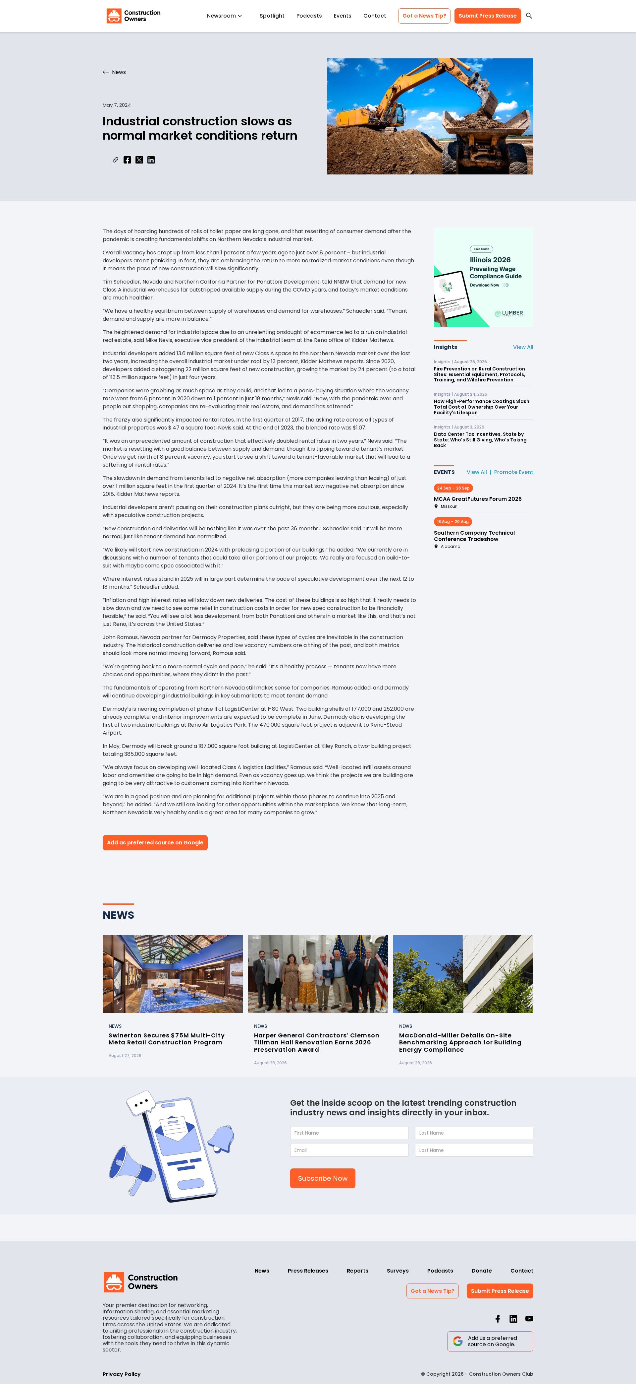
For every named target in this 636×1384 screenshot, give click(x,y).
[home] (133, 16)
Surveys (398, 1271)
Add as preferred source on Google (155, 842)
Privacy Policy (122, 1374)
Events (342, 16)
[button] (227, 16)
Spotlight (272, 16)
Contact (374, 16)
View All (523, 347)
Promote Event (513, 472)
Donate (482, 1271)
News (262, 1271)
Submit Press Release (488, 16)
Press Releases (308, 1271)
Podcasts (309, 16)
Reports (357, 1271)
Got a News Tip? (424, 16)
